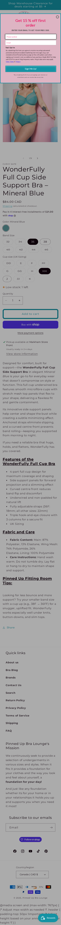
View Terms (10, 61)
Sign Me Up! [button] (31, 68)
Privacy (18, 61)
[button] (57, 17)
